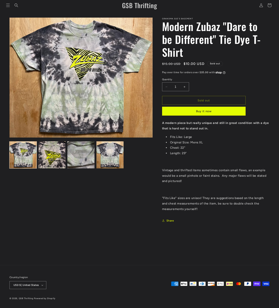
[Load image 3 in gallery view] (81, 154)
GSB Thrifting (26, 298)
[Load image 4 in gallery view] (110, 154)
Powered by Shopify (44, 298)
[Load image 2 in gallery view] (52, 154)
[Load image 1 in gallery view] (23, 154)
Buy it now (204, 111)
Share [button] (170, 220)
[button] (8, 5)
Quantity (167, 79)
